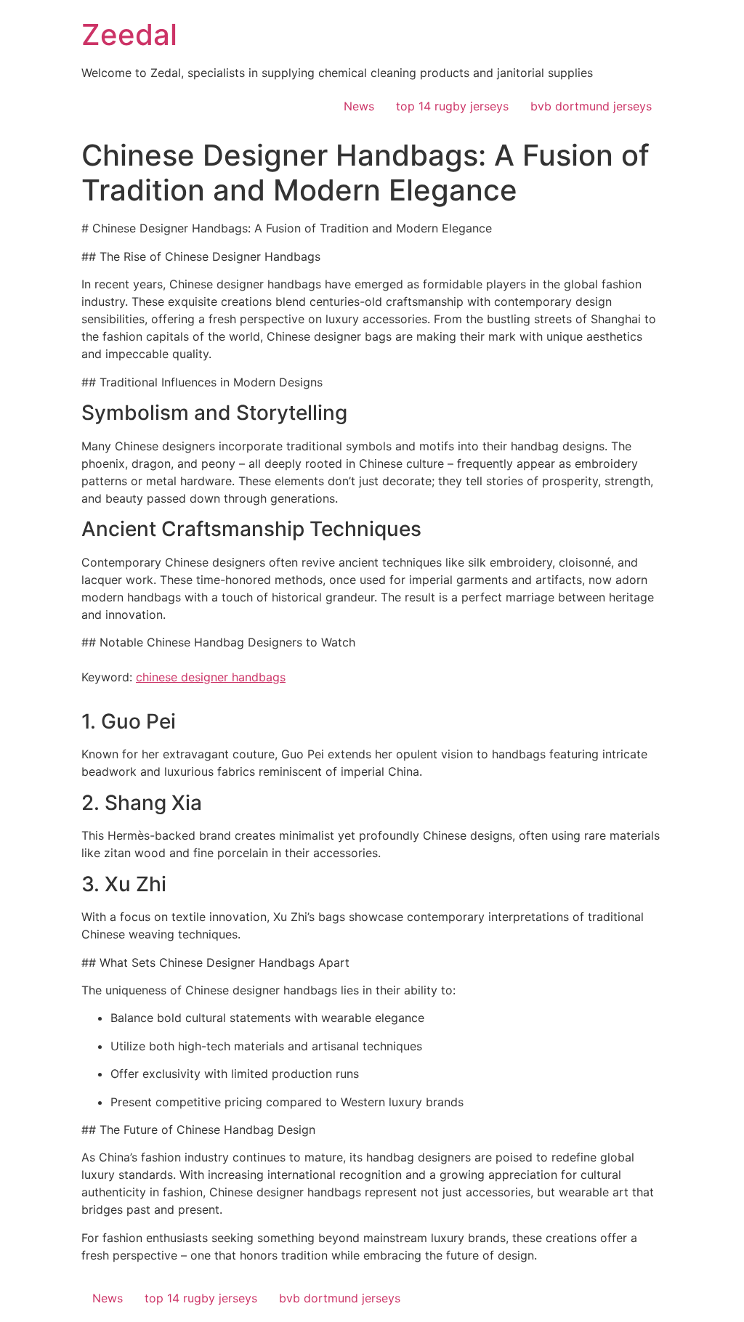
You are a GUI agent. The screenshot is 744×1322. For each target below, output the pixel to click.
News (359, 106)
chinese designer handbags (211, 677)
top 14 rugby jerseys (452, 106)
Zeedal (129, 34)
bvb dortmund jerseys (591, 106)
